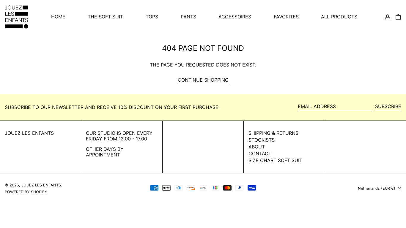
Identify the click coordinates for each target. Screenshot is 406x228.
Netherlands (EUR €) (377, 188)
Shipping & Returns (273, 133)
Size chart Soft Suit (275, 160)
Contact (259, 153)
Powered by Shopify (26, 192)
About (256, 147)
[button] (398, 16)
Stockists (261, 140)
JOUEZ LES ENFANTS (29, 133)
